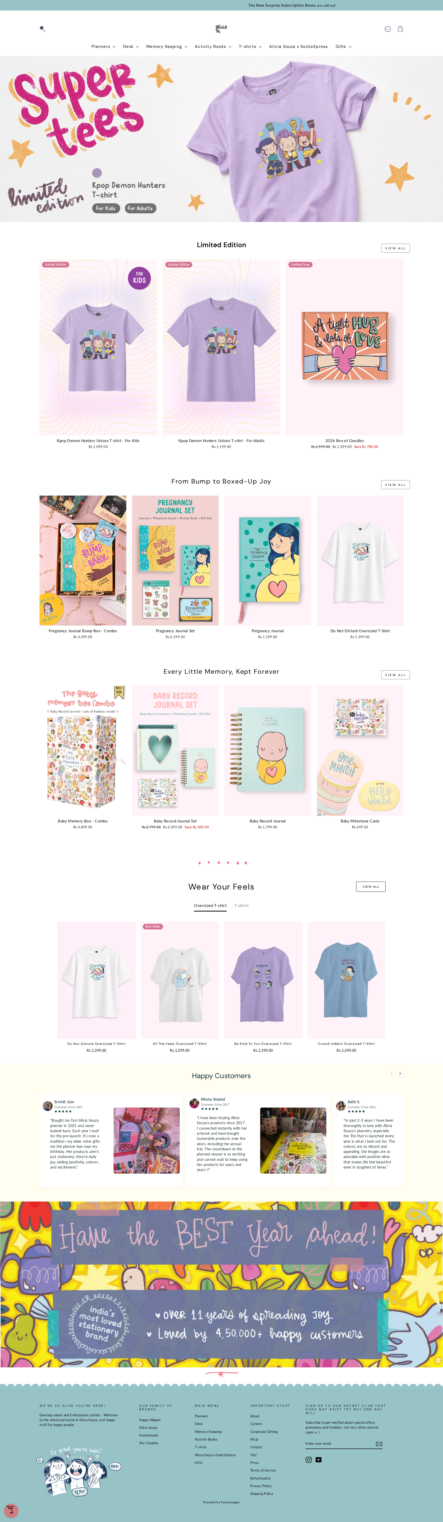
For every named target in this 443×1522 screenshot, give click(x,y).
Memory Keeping (164, 46)
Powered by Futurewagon (221, 1502)
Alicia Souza (148, 1427)
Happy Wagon (149, 1420)
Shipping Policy (262, 1494)
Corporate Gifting (264, 1432)
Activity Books (211, 46)
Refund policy (260, 1478)
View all (395, 248)
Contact (256, 1447)
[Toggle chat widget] (11, 1511)
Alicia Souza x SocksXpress (298, 46)
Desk (129, 46)
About (255, 1416)
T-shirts (248, 46)
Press (254, 1463)
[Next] (400, 1073)
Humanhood (148, 1435)
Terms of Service (263, 1470)
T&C (253, 1455)
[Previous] (391, 1073)
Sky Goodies (148, 1443)
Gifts (341, 46)
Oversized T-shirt (210, 905)
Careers (256, 1424)
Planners (102, 46)
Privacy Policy (261, 1486)
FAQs (254, 1439)
